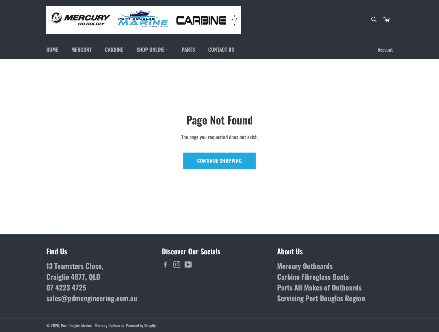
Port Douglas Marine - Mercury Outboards (92, 325)
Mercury (81, 49)
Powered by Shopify (141, 325)
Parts (188, 49)
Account (385, 49)
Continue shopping (219, 160)
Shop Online (151, 49)
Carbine (114, 49)
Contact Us (221, 49)
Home (52, 49)
